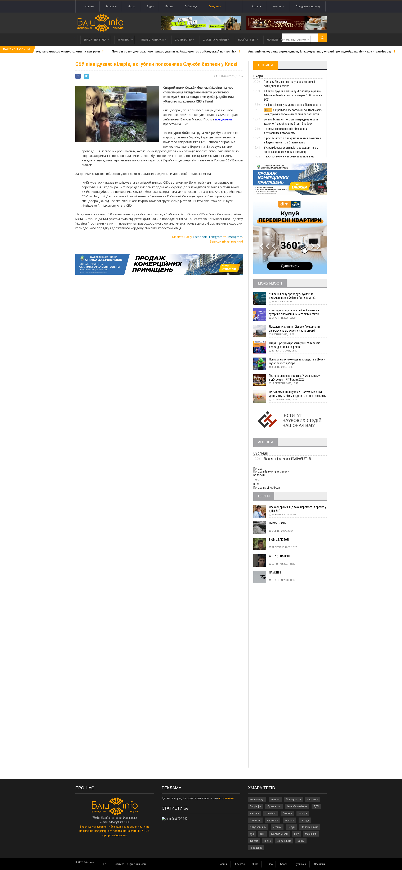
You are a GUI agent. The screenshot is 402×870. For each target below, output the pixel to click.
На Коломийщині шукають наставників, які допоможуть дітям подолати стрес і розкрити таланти (297, 394)
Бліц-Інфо (255, 806)
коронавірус (257, 799)
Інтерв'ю (111, 6)
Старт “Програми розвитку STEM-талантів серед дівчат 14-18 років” (294, 345)
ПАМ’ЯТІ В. (275, 572)
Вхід (103, 864)
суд (252, 834)
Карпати (289, 820)
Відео (150, 6)
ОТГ (262, 834)
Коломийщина (310, 827)
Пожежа (287, 813)
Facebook (200, 237)
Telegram (215, 237)
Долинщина (284, 840)
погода (305, 820)
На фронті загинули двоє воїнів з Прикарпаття (292, 104)
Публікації (191, 6)
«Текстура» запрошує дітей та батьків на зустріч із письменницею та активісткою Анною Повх (294, 312)
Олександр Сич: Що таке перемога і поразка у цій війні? (297, 508)
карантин (312, 799)
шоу (296, 834)
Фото (131, 6)
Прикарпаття (293, 799)
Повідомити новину (308, 6)
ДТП (316, 806)
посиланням (226, 798)
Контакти (278, 6)
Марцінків (311, 834)
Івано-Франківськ (297, 806)
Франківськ (274, 806)
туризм (254, 840)
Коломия (255, 820)
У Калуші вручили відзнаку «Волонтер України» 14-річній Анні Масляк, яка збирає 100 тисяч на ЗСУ (293, 95)
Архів (256, 6)
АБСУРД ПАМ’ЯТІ (279, 556)
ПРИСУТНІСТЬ (277, 523)
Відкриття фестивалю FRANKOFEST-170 (288, 458)
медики (277, 827)
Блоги (169, 6)
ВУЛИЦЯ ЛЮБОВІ (279, 539)
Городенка (256, 847)
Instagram (234, 237)
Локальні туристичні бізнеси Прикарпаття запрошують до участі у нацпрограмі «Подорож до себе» (295, 328)
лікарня (254, 813)
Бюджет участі (279, 834)
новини (275, 799)
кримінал (270, 813)
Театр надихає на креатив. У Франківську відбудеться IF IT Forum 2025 (295, 377)
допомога (272, 820)
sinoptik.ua (273, 487)
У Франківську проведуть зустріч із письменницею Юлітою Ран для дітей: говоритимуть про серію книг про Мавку (294, 296)
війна (267, 840)
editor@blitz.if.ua (119, 822)
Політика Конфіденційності (130, 864)
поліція (303, 813)
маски (301, 840)
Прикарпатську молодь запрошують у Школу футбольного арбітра (297, 361)
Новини (89, 6)
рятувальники (258, 827)
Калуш (291, 827)
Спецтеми (215, 6)
